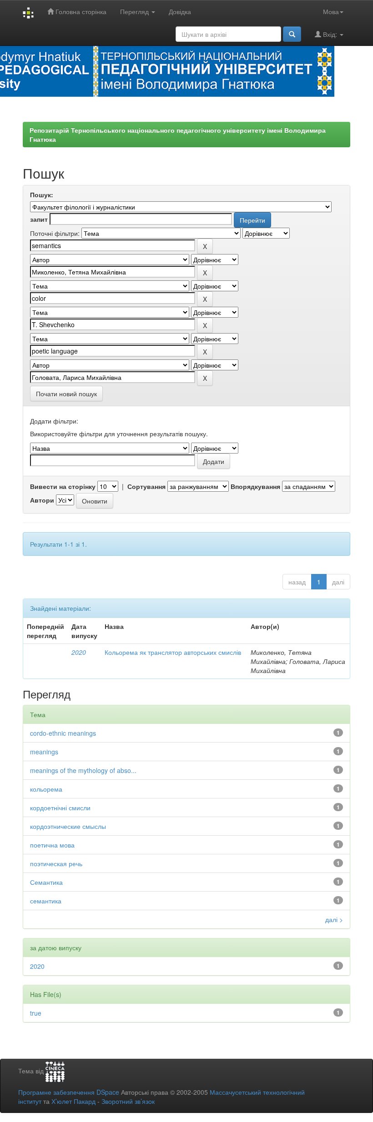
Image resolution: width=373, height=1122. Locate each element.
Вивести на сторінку (63, 486)
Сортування (146, 486)
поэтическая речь (56, 863)
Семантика (46, 882)
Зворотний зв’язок (128, 1101)
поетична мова (52, 844)
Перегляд (135, 11)
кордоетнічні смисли (60, 807)
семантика (45, 900)
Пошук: (41, 194)
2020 (78, 652)
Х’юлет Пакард (73, 1101)
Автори (42, 499)
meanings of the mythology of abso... (83, 770)
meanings (44, 751)
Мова (331, 11)
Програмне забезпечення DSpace (68, 1092)
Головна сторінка (80, 11)
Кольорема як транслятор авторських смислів (173, 652)
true (35, 1012)
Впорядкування (255, 486)
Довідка (180, 11)
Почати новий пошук (66, 393)
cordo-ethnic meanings (63, 733)
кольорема (46, 788)
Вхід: (330, 34)
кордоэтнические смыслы (68, 826)
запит (39, 219)
